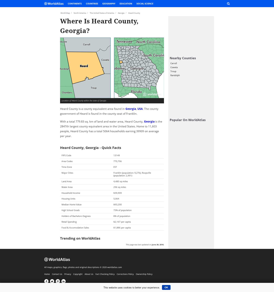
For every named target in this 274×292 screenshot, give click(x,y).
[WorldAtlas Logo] (55, 3)
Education (126, 3)
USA (140, 109)
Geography (108, 3)
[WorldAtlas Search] (228, 3)
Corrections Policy (125, 274)
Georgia (130, 109)
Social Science (144, 3)
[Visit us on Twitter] (52, 281)
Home (47, 274)
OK (166, 287)
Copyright (77, 274)
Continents (75, 3)
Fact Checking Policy (105, 274)
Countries (92, 3)
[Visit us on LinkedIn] (63, 281)
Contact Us (57, 274)
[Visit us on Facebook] (46, 281)
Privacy (67, 274)
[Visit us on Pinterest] (58, 281)
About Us (89, 274)
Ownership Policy (144, 274)
